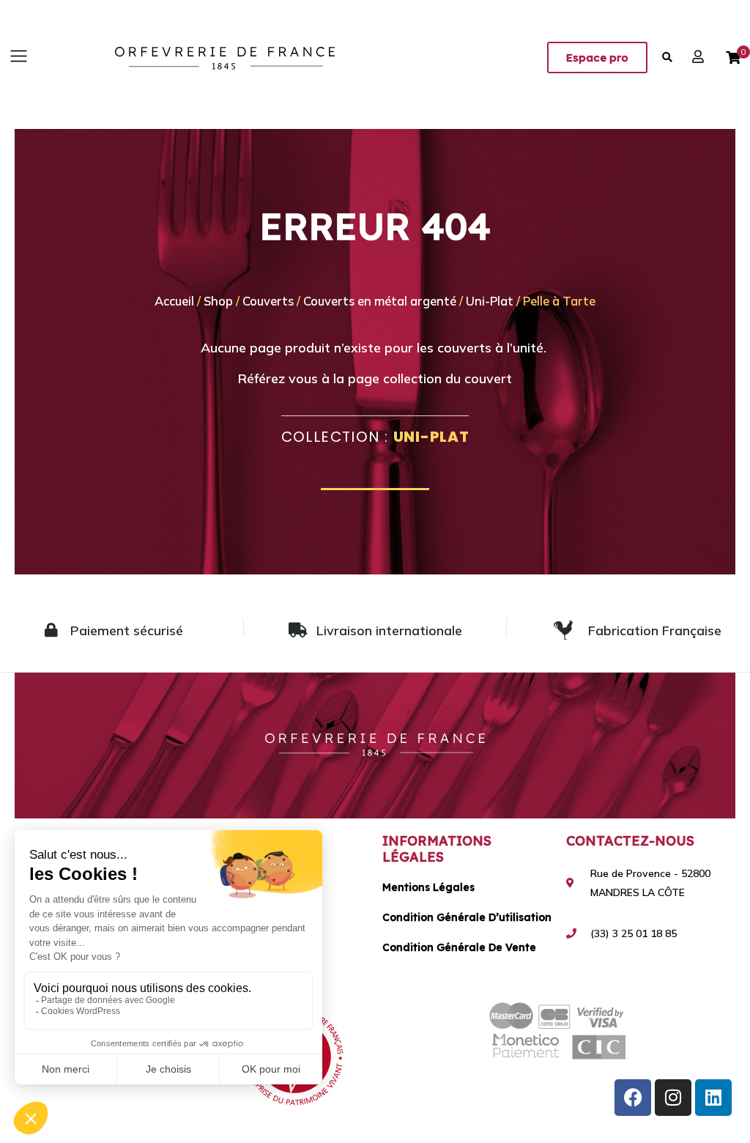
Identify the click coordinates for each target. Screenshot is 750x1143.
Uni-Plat (489, 300)
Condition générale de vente (459, 947)
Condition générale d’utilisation (467, 917)
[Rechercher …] (668, 57)
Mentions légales (428, 887)
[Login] (700, 57)
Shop (218, 300)
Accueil (174, 300)
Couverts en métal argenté (379, 300)
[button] (18, 57)
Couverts (268, 300)
